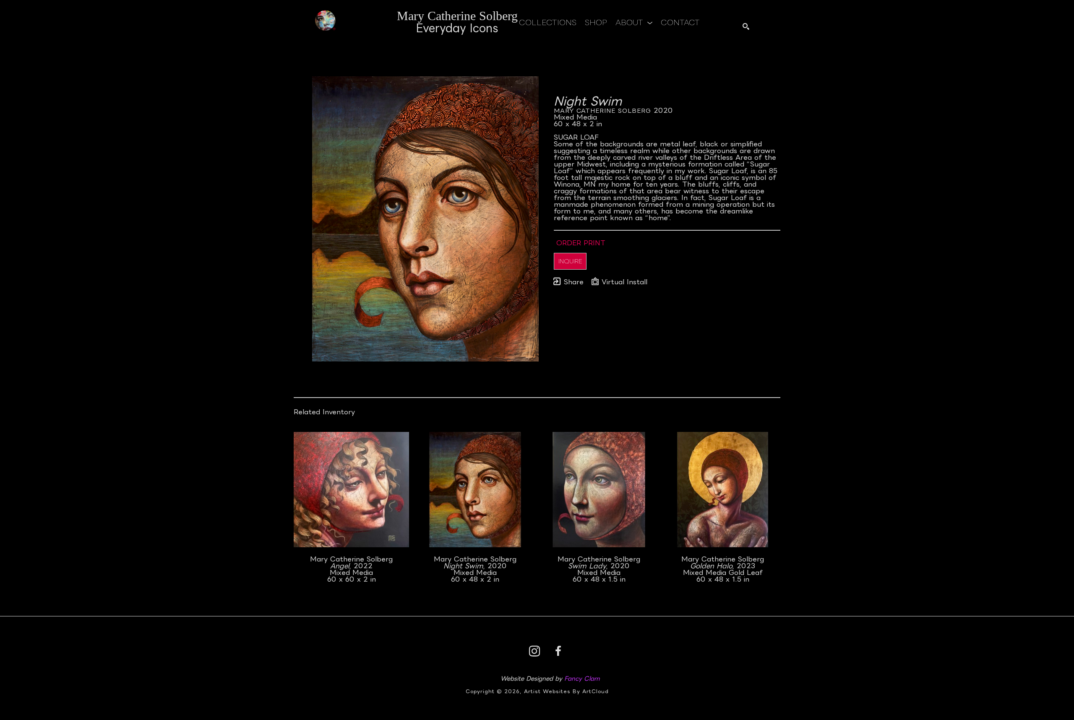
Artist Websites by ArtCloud (566, 691)
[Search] (746, 26)
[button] (633, 22)
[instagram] (534, 651)
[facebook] (558, 651)
